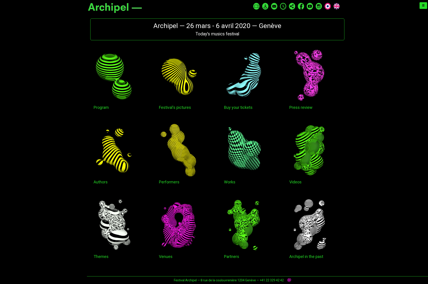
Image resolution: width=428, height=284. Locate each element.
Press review (301, 107)
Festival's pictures (175, 107)
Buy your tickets (238, 107)
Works (229, 182)
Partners (231, 256)
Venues (166, 256)
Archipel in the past (306, 256)
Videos (295, 182)
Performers (169, 182)
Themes (101, 256)
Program (101, 107)
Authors (101, 182)
